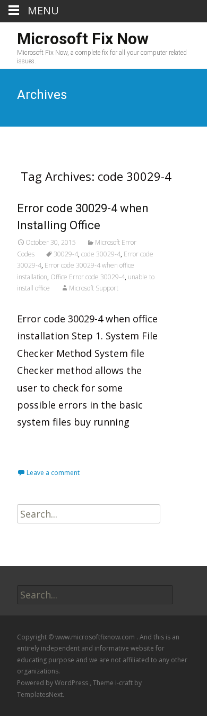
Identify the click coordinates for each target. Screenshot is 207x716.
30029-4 (66, 254)
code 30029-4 (100, 254)
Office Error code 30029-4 (87, 276)
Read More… (47, 445)
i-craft (124, 682)
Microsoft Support (93, 288)
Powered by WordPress (53, 682)
